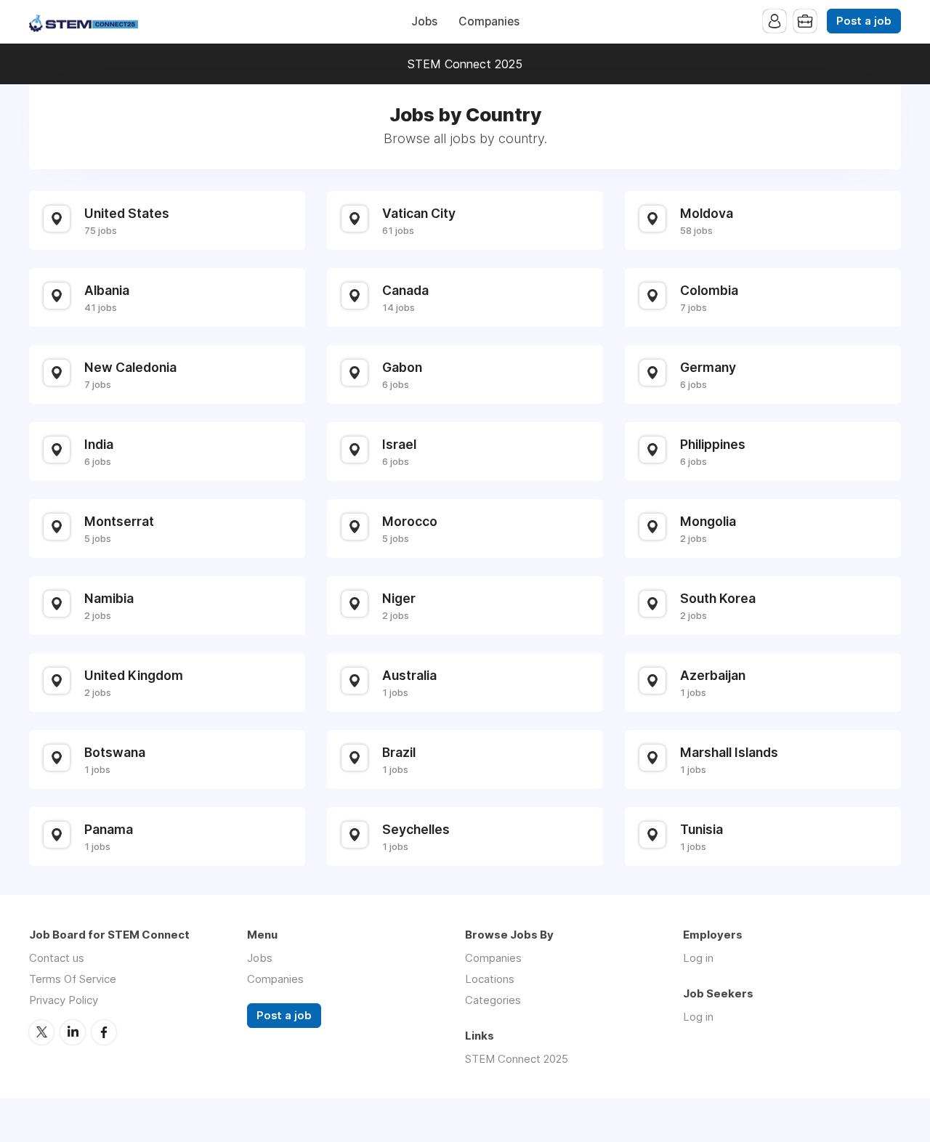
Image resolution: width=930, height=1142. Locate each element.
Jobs (424, 21)
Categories (493, 1000)
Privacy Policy (63, 1000)
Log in (698, 958)
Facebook (104, 1032)
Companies (488, 21)
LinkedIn (72, 1032)
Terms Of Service (72, 979)
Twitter (41, 1032)
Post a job (863, 21)
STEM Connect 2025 (465, 64)
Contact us (56, 958)
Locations (489, 979)
